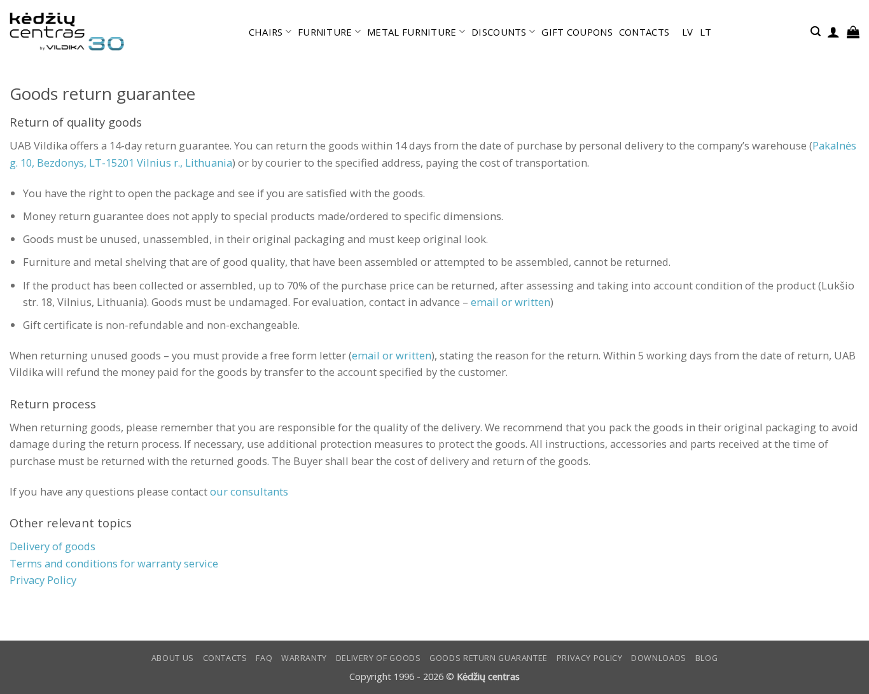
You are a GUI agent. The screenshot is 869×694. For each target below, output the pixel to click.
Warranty (304, 658)
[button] (815, 31)
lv (687, 31)
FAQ (264, 658)
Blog (706, 658)
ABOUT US (172, 658)
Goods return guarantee (488, 658)
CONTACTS (644, 31)
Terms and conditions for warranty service (114, 563)
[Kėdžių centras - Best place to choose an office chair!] (67, 32)
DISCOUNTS (499, 31)
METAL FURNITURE (411, 31)
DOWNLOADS (658, 658)
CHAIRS (266, 31)
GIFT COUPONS (577, 31)
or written (391, 355)
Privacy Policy (590, 658)
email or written (510, 302)
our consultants (249, 491)
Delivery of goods (52, 546)
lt (706, 31)
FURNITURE (325, 31)
